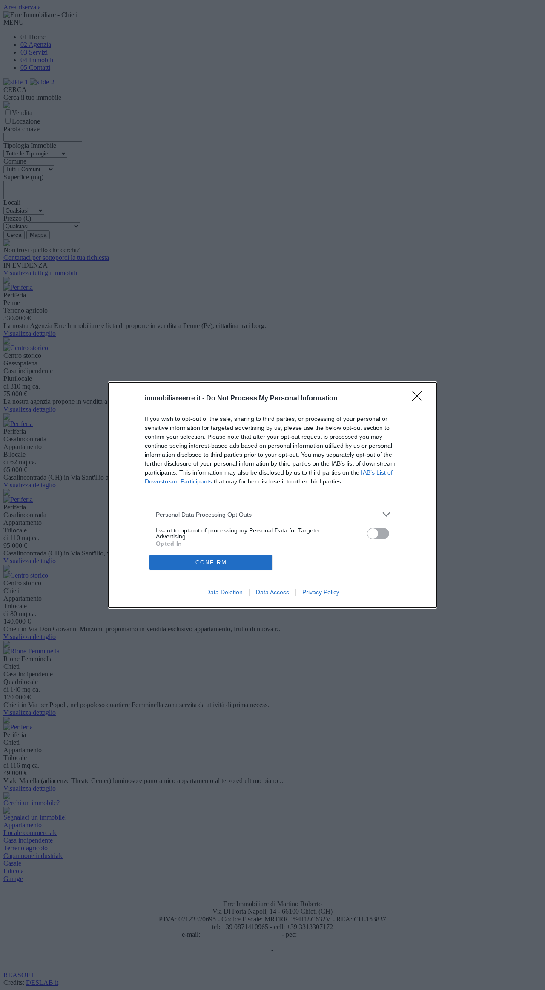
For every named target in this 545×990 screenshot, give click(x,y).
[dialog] (272, 495)
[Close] (420, 399)
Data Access (272, 592)
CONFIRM (211, 562)
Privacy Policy (320, 592)
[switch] (378, 533)
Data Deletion (224, 592)
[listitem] (272, 514)
